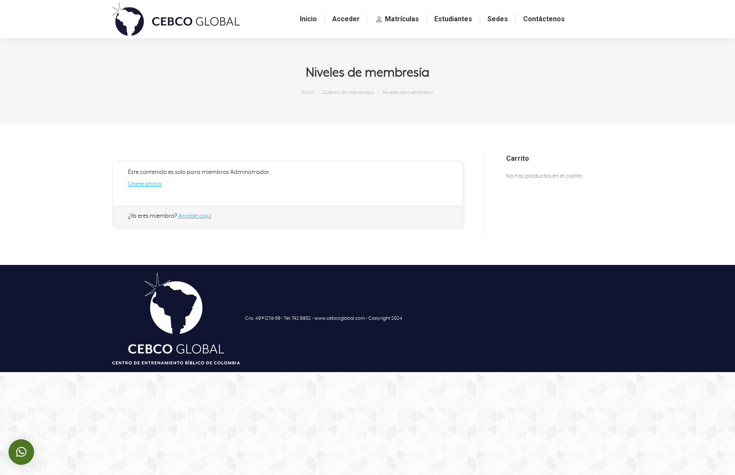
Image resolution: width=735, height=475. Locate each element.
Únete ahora (145, 184)
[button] (21, 452)
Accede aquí (194, 216)
